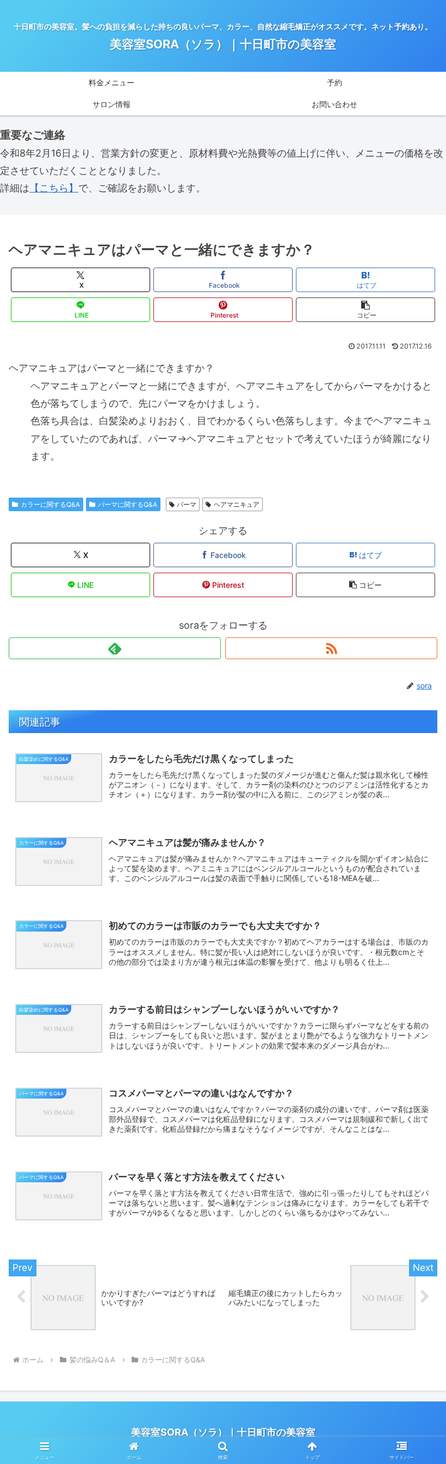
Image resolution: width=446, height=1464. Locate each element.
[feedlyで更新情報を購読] (115, 648)
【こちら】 (53, 188)
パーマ (186, 504)
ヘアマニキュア (236, 504)
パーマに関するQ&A (127, 504)
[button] (365, 309)
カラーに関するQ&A (50, 504)
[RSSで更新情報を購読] (331, 648)
